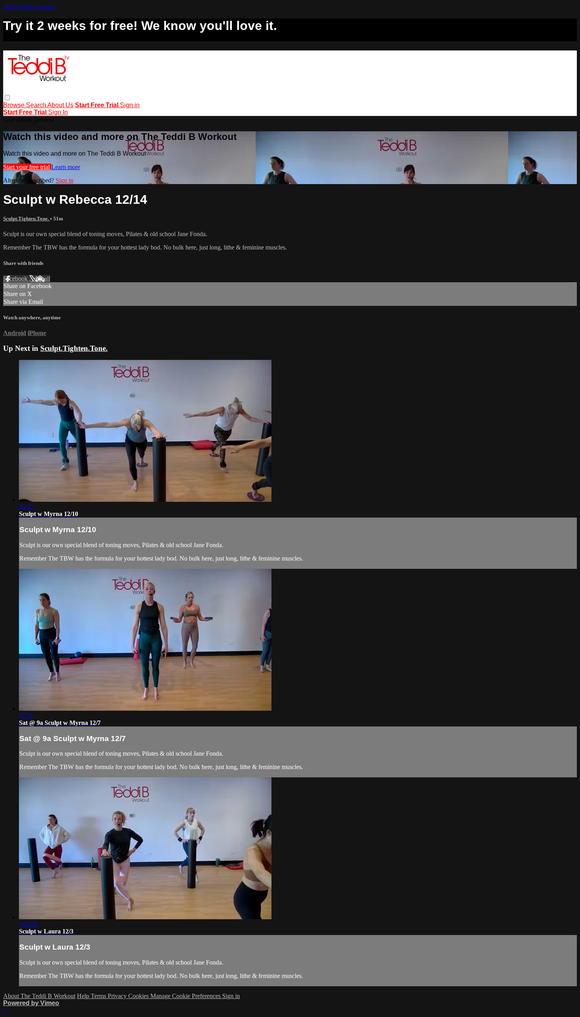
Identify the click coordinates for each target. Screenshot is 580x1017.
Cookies (139, 996)
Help (84, 996)
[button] (7, 97)
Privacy (118, 996)
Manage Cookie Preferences (186, 996)
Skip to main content (28, 6)
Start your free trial (27, 167)
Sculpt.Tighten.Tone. (26, 219)
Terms (99, 996)
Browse (14, 105)
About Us (60, 105)
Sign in (130, 105)
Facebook (16, 278)
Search (36, 105)
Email (43, 278)
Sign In (58, 112)
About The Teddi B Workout (39, 996)
